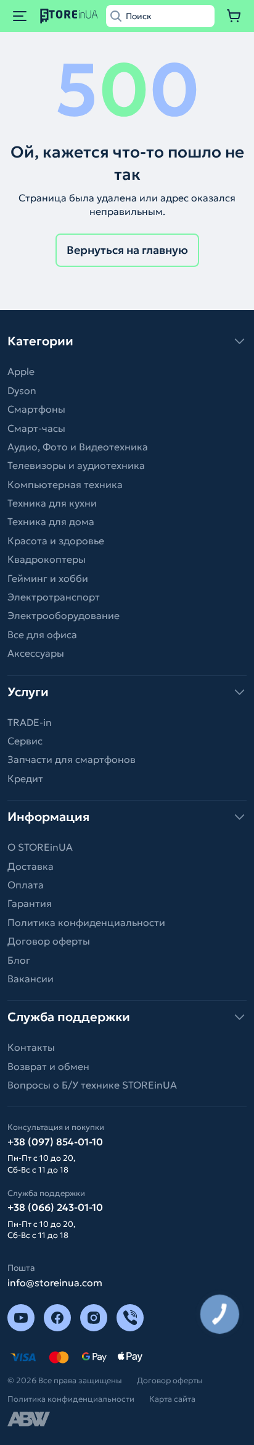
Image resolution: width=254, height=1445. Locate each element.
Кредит (25, 778)
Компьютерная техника (65, 484)
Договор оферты (48, 941)
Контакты (31, 1047)
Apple (21, 371)
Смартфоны (36, 409)
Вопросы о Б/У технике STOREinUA (92, 1085)
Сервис (25, 741)
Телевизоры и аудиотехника (76, 465)
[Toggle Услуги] (127, 692)
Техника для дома (50, 521)
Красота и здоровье (55, 540)
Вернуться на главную (127, 250)
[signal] (130, 1317)
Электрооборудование (63, 615)
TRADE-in (29, 722)
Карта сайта (172, 1399)
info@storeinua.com (54, 1282)
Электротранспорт (53, 597)
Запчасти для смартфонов (71, 759)
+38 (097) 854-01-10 (55, 1141)
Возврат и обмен (48, 1066)
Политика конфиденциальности (86, 922)
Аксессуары (35, 653)
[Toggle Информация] (127, 817)
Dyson (21, 390)
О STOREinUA (40, 847)
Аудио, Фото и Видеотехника (77, 446)
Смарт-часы (36, 428)
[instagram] (93, 1317)
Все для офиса (42, 634)
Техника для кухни (52, 503)
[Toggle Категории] (127, 341)
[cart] (234, 16)
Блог (18, 960)
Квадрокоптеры (46, 559)
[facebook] (57, 1317)
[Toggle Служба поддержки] (127, 1017)
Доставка (30, 866)
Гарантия (29, 903)
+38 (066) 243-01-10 (55, 1207)
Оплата (25, 884)
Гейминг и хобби (47, 578)
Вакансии (30, 978)
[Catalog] (19, 16)
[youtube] (21, 1317)
